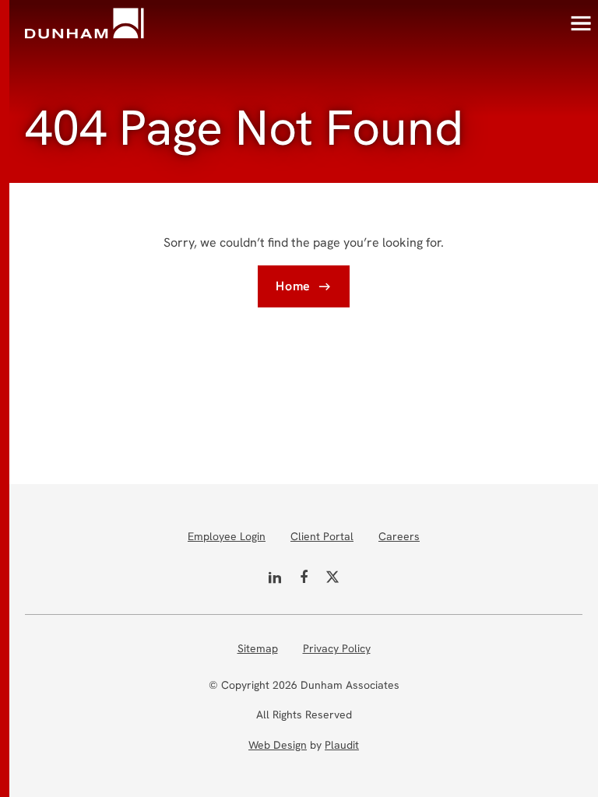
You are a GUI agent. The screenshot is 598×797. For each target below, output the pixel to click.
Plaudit (342, 745)
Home (293, 286)
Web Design (277, 745)
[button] (581, 23)
